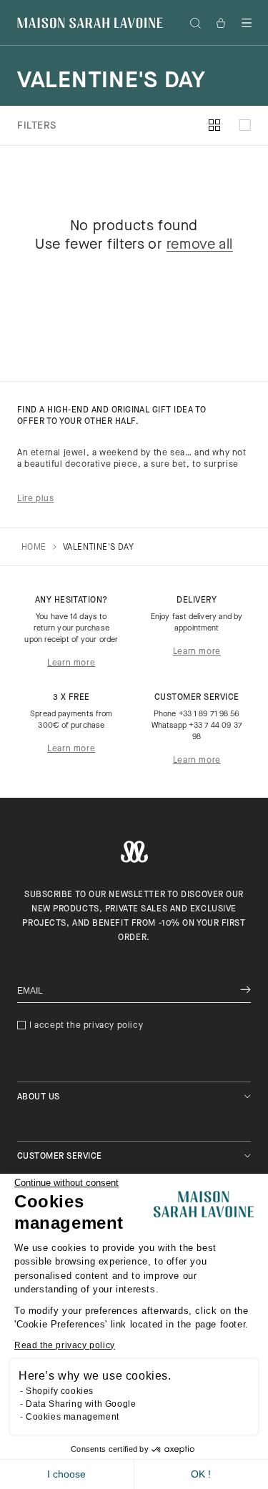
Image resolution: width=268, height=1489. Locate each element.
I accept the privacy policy (86, 1025)
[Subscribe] (245, 991)
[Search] (195, 23)
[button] (246, 23)
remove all (200, 245)
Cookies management (72, 1417)
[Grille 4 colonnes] (214, 126)
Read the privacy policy (64, 1345)
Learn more (71, 663)
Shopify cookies (60, 1391)
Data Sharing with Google (81, 1404)
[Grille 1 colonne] (245, 126)
